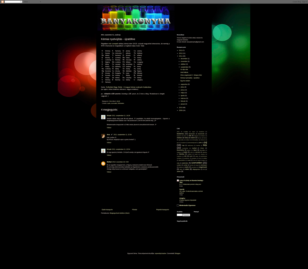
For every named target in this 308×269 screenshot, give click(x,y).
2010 (181, 107)
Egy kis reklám (185, 81)
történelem (121, 103)
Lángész (182, 198)
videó (187, 169)
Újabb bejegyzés (107, 209)
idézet (188, 140)
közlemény (180, 150)
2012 (181, 53)
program (194, 158)
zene (179, 171)
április (183, 95)
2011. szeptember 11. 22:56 (123, 134)
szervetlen (114, 103)
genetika (181, 140)
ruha (194, 160)
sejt (199, 160)
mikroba (205, 152)
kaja (183, 145)
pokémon (186, 158)
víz (204, 169)
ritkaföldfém (182, 160)
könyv (202, 148)
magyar (179, 152)
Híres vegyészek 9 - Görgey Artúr (191, 75)
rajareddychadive (160, 253)
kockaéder (185, 148)
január (183, 104)
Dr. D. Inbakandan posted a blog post (190, 184)
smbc (203, 160)
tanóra (191, 165)
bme (185, 135)
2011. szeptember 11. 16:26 (121, 115)
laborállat (202, 150)
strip (178, 163)
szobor (179, 165)
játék (200, 142)
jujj (205, 142)
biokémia (180, 134)
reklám (205, 158)
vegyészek (203, 167)
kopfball (194, 148)
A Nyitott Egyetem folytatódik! (187, 200)
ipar (178, 142)
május (183, 93)
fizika (186, 138)
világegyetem (196, 169)
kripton (189, 150)
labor (195, 150)
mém (191, 152)
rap (200, 158)
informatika (195, 140)
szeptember (185, 67)
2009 (181, 110)
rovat (188, 160)
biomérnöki (201, 133)
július (183, 87)
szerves (185, 163)
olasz (196, 156)
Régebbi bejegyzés (162, 209)
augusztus (184, 84)
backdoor (201, 131)
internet (203, 140)
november (184, 61)
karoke (198, 145)
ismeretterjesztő (192, 142)
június (183, 90)
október (183, 64)
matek (185, 152)
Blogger (177, 253)
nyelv (108, 103)
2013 (181, 50)
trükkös (181, 167)
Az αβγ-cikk (184, 69)
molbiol (190, 154)
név (185, 156)
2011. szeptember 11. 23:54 (121, 149)
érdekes (179, 138)
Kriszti (109, 115)
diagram (196, 135)
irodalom (183, 142)
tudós (187, 167)
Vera (108, 134)
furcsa (205, 137)
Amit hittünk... (184, 72)
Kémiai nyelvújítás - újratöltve (190, 78)
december (184, 58)
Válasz (109, 127)
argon (193, 131)
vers (181, 169)
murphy (203, 154)
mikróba (181, 154)
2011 (181, 56)
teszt (197, 165)
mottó (196, 154)
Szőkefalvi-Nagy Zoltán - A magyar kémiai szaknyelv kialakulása (128, 87)
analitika (185, 131)
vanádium (194, 167)
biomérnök (192, 133)
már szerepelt (113, 44)
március (183, 98)
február (183, 101)
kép (205, 145)
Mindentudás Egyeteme (187, 205)
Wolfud (109, 162)
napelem (179, 156)
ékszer (203, 135)
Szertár (181, 189)
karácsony (190, 145)
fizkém (193, 138)
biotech (179, 135)
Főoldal (134, 209)
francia (199, 137)
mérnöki (197, 152)
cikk (190, 136)
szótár (185, 165)
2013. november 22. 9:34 (120, 162)
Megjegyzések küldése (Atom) (119, 213)
